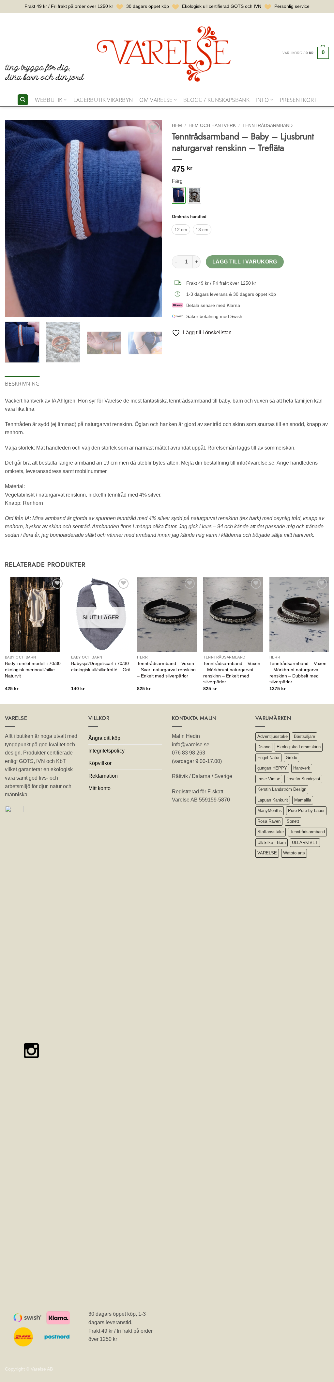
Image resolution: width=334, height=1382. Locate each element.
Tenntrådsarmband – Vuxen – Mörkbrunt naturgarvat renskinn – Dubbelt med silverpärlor (297, 672)
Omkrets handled (189, 216)
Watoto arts (294, 852)
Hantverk (301, 768)
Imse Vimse (268, 778)
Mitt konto (99, 788)
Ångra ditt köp (104, 738)
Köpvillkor (100, 763)
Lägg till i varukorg (244, 261)
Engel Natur (268, 757)
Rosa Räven (269, 821)
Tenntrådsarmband (267, 125)
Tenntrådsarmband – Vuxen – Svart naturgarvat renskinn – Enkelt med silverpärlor (166, 669)
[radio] (181, 229)
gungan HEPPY (272, 768)
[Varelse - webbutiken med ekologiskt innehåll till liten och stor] (119, 52)
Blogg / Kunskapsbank (216, 99)
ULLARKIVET (305, 842)
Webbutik (48, 99)
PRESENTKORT (298, 99)
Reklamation (103, 776)
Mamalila (302, 800)
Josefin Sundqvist (303, 778)
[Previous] (16, 218)
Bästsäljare (304, 736)
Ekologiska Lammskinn (299, 746)
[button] (305, 53)
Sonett (293, 821)
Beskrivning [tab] (22, 383)
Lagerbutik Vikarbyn (103, 99)
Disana (263, 746)
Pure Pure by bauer (306, 810)
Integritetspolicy (106, 751)
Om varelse (155, 99)
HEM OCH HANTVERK (212, 125)
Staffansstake (270, 831)
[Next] (151, 218)
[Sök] (23, 99)
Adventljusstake (272, 736)
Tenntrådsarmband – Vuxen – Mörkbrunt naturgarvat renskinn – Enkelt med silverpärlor (231, 672)
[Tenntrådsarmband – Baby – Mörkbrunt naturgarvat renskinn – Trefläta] (194, 195)
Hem (177, 125)
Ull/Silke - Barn (271, 842)
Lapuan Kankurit (272, 800)
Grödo (291, 757)
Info (262, 99)
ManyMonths (269, 810)
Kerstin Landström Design (281, 789)
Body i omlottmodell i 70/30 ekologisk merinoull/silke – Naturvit (33, 669)
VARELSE (267, 852)
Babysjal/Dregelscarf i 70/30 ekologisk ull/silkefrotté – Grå (100, 666)
